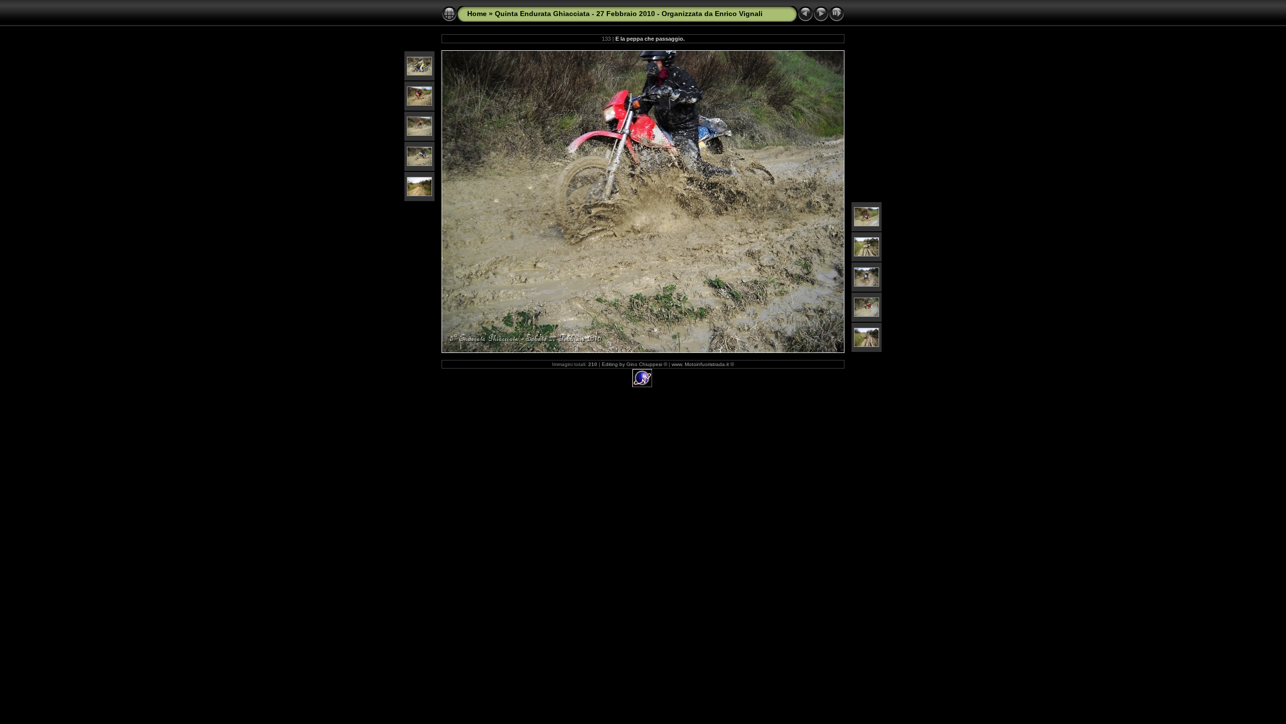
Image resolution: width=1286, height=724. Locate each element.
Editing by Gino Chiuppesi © (634, 364)
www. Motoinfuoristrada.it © (703, 364)
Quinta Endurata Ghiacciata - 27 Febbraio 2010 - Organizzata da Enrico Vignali (629, 14)
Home (477, 14)
